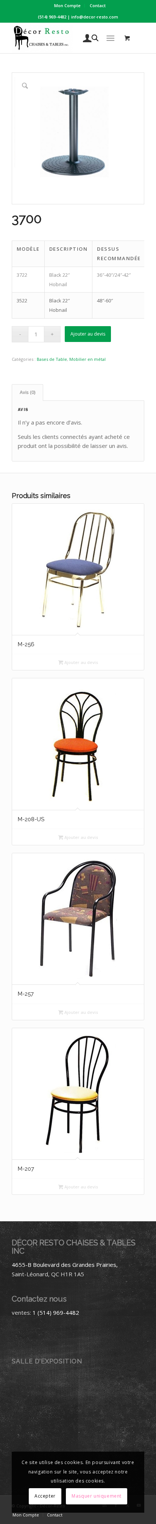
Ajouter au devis (87, 334)
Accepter (45, 1496)
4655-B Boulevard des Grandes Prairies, (65, 1264)
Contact (98, 5)
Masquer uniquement (97, 1496)
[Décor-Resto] (65, 38)
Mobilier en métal (87, 359)
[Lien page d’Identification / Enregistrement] (83, 38)
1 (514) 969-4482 (56, 1312)
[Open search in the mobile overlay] (95, 38)
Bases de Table (52, 359)
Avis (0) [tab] (28, 392)
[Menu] (110, 38)
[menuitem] (67, 6)
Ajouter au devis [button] (80, 662)
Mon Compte (67, 5)
